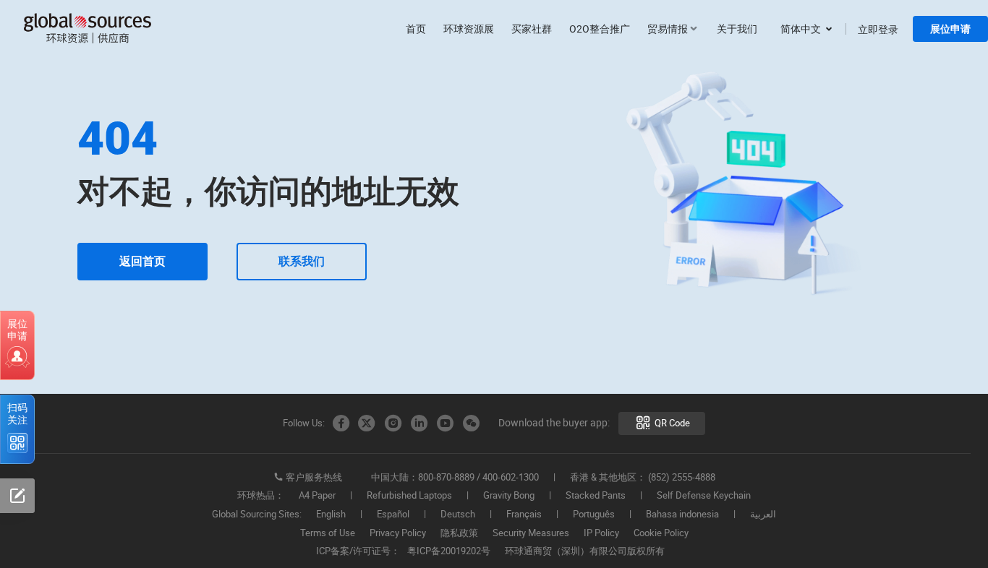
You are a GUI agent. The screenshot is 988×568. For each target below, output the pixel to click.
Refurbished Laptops (409, 496)
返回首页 (142, 261)
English (331, 514)
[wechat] (471, 423)
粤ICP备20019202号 (448, 551)
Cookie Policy (661, 533)
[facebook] (341, 423)
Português (594, 514)
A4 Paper (317, 496)
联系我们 (301, 261)
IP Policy (601, 533)
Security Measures (531, 533)
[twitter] (367, 423)
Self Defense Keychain (704, 496)
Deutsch (457, 514)
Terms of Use (327, 533)
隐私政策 (459, 533)
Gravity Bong (509, 496)
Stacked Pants (596, 496)
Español (393, 514)
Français (524, 514)
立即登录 (878, 29)
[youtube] (445, 423)
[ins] (393, 423)
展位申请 (950, 29)
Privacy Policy (398, 533)
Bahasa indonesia (682, 514)
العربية (763, 514)
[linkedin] (419, 423)
